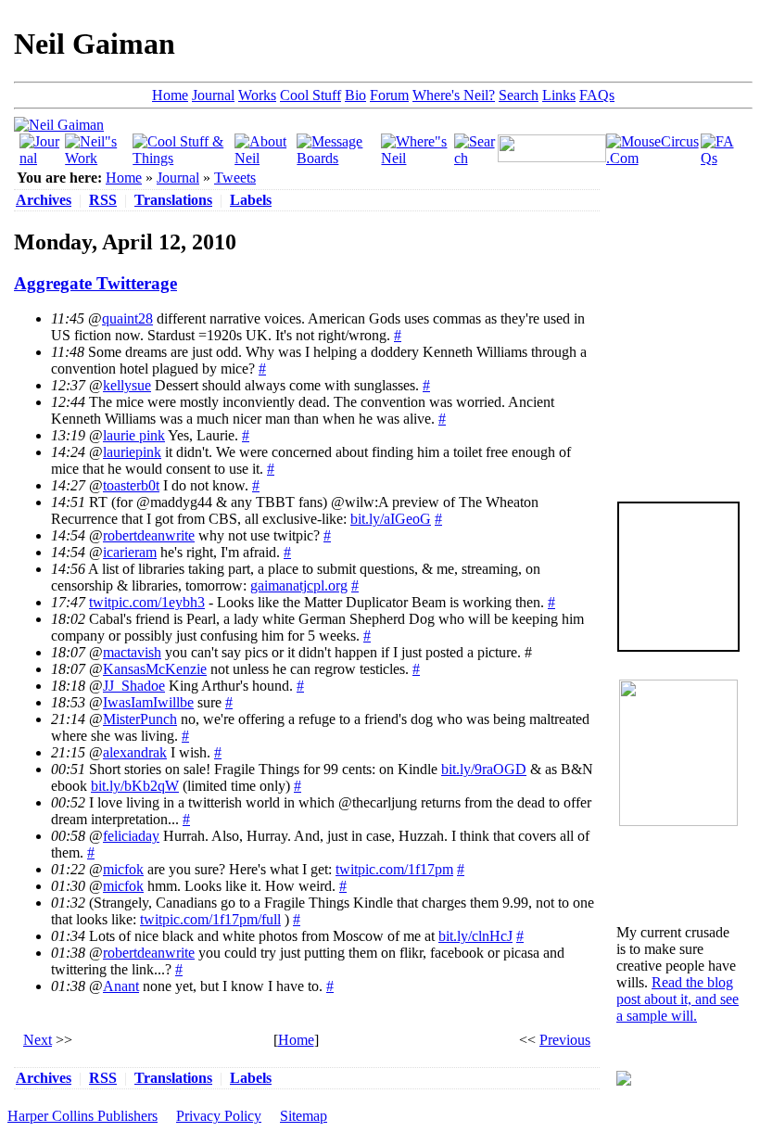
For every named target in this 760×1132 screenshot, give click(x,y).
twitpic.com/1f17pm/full (210, 919)
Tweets (235, 177)
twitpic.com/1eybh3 (147, 602)
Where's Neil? (453, 95)
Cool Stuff (310, 95)
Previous (564, 1040)
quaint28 (127, 318)
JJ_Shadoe (134, 685)
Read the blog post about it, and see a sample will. (677, 999)
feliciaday (131, 836)
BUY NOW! (678, 622)
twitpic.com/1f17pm (394, 869)
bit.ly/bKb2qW (135, 786)
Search (518, 95)
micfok (123, 869)
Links (559, 95)
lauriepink (132, 452)
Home (170, 95)
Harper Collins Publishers (82, 1116)
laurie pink (134, 435)
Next (37, 1040)
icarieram (130, 552)
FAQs (596, 95)
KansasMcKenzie (155, 669)
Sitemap (303, 1116)
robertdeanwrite (149, 535)
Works (257, 95)
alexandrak (135, 752)
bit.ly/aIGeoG (390, 519)
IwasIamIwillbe (148, 702)
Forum (389, 95)
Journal (213, 95)
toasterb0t (131, 485)
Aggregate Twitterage (95, 283)
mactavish (132, 652)
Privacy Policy (218, 1116)
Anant (121, 986)
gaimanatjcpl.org (299, 585)
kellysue (127, 385)
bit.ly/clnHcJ (475, 936)
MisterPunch (140, 719)
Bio (355, 95)
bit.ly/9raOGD (483, 769)
